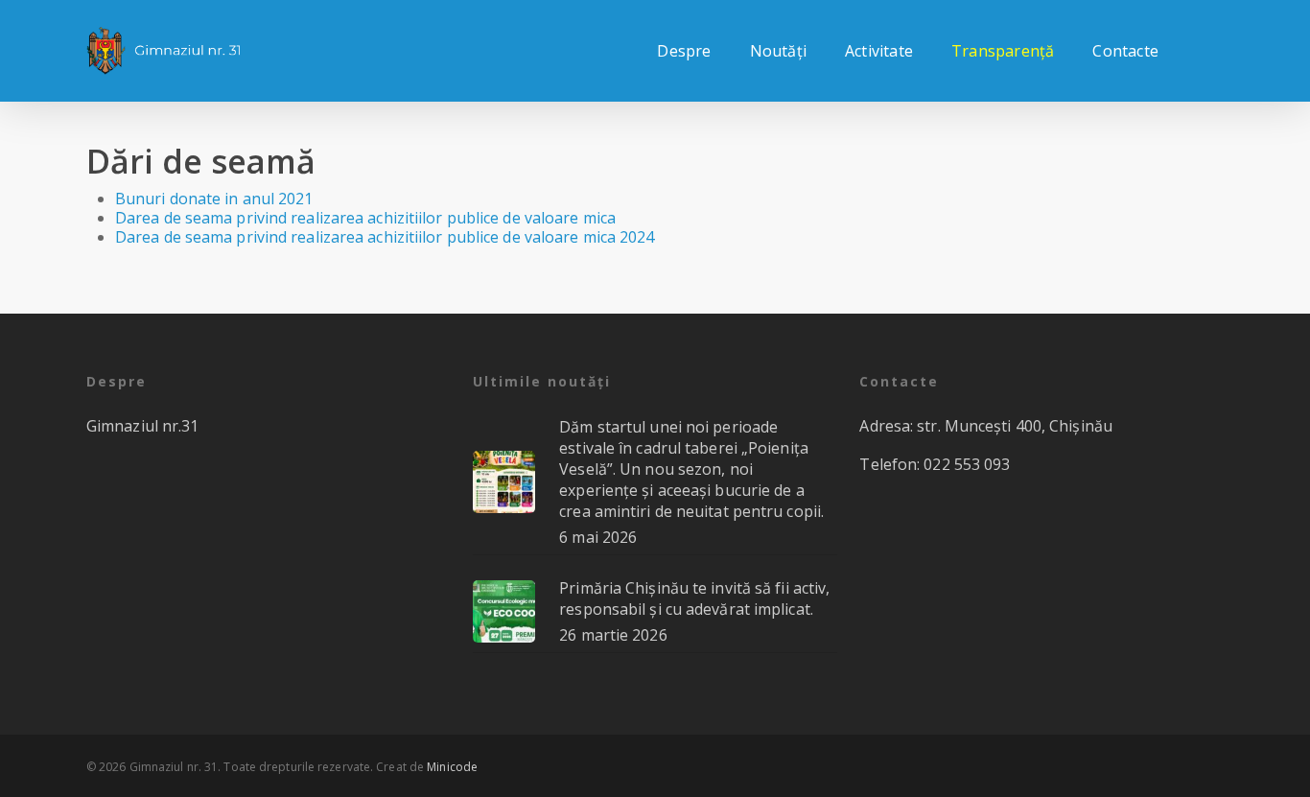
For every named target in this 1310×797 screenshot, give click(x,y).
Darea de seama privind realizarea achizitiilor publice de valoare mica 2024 (385, 236)
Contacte (1125, 50)
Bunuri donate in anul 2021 (214, 198)
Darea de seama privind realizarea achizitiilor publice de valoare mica (365, 217)
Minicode (452, 767)
